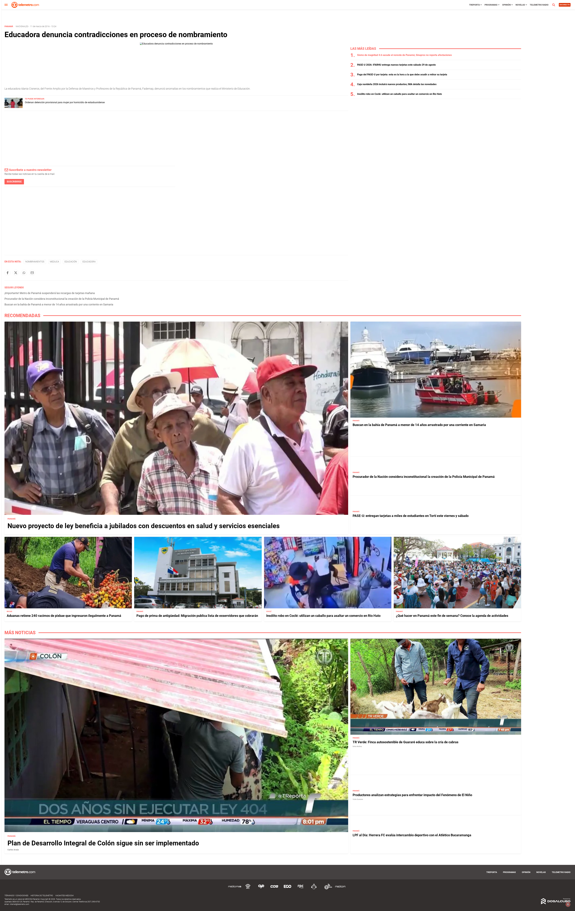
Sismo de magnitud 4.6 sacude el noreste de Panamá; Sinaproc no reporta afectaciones (404, 55)
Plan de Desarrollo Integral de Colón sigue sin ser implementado (103, 843)
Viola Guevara (358, 799)
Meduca (54, 261)
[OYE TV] (261, 888)
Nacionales (22, 26)
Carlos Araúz (13, 850)
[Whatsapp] (23, 272)
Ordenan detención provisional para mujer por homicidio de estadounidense (65, 102)
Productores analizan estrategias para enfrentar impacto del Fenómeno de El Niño (412, 795)
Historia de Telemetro (42, 895)
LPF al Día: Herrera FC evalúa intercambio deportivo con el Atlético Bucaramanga (412, 835)
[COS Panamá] (274, 888)
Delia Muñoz (357, 746)
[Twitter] (15, 272)
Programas (491, 5)
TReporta (474, 5)
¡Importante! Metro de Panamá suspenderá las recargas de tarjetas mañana (49, 293)
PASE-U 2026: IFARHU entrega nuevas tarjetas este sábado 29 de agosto (396, 64)
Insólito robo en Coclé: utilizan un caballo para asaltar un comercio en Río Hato (399, 94)
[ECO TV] (287, 888)
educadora (89, 261)
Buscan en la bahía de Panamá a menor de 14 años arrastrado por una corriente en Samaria (58, 304)
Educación (71, 261)
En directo (565, 5)
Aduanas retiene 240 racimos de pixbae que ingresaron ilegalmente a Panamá (64, 616)
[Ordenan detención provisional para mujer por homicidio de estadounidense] (13, 107)
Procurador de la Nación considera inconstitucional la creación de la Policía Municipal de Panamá (61, 298)
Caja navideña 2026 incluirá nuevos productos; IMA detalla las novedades (396, 84)
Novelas (520, 5)
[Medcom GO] (234, 888)
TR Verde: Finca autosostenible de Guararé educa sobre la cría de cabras (405, 742)
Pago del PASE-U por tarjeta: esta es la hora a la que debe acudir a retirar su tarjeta (402, 74)
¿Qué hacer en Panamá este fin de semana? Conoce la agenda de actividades (452, 616)
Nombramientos (34, 261)
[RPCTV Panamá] (248, 888)
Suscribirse (14, 181)
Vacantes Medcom (64, 895)
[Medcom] (340, 888)
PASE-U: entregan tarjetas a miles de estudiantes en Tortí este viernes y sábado (411, 516)
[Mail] (32, 272)
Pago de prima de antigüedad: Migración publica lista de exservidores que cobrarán (197, 616)
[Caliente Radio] (313, 888)
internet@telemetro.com (19, 904)
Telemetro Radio (539, 5)
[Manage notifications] (568, 904)
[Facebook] (7, 272)
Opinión (506, 5)
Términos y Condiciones (16, 895)
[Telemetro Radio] (327, 888)
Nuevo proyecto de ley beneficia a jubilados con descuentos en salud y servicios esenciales (143, 526)
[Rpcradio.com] (300, 888)
